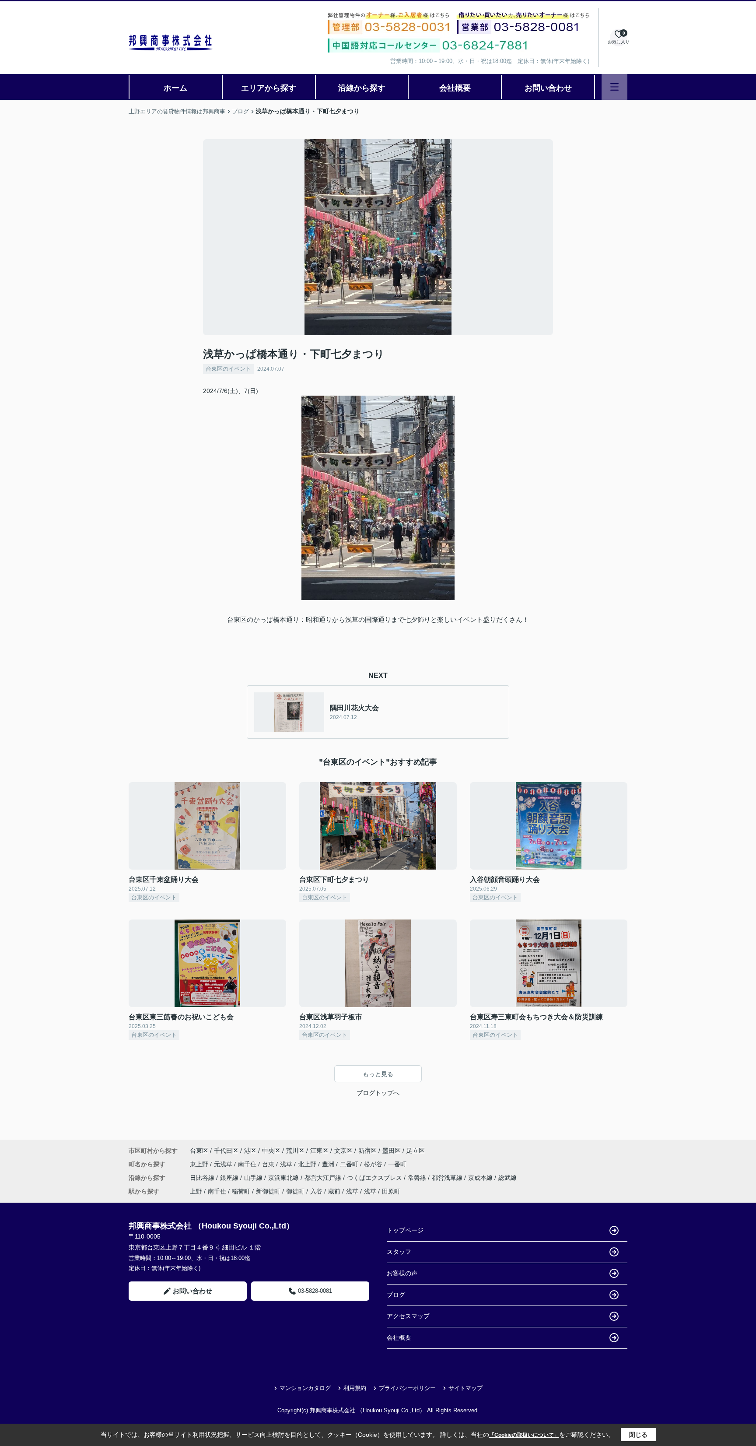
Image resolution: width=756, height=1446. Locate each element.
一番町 (397, 1164)
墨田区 (391, 1150)
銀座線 (230, 1177)
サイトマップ (465, 1388)
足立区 (415, 1150)
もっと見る (378, 1073)
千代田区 (226, 1150)
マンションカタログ (305, 1388)
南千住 (248, 1164)
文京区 (343, 1150)
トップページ (405, 1230)
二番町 (350, 1164)
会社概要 (455, 88)
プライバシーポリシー (407, 1388)
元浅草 (224, 1164)
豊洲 (329, 1164)
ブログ (396, 1294)
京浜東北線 (284, 1177)
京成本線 (481, 1177)
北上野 (308, 1164)
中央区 (271, 1150)
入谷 (316, 1191)
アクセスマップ (408, 1316)
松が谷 (374, 1164)
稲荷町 (241, 1191)
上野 (196, 1191)
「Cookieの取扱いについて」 (524, 1435)
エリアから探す (268, 88)
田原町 (391, 1191)
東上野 (200, 1164)
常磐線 (418, 1177)
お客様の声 (402, 1273)
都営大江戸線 (323, 1177)
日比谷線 (203, 1177)
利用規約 (354, 1388)
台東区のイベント (228, 368)
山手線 (254, 1177)
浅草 (287, 1164)
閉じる (638, 1434)
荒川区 (295, 1150)
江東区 (319, 1150)
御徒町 (295, 1191)
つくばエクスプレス (375, 1177)
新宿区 (367, 1150)
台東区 (199, 1150)
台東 (269, 1164)
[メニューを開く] (614, 86)
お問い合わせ (548, 88)
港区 (250, 1150)
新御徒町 (268, 1191)
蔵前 (334, 1191)
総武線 (507, 1177)
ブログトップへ (378, 1092)
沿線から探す (361, 88)
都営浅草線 (448, 1177)
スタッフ (399, 1251)
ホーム (175, 88)
